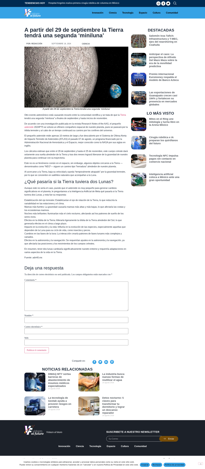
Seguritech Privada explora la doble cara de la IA (75, 3)
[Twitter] (168, 3)
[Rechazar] (200, 463)
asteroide (29, 127)
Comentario (30, 280)
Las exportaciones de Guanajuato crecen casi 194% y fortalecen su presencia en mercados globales (163, 98)
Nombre (28, 315)
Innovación (97, 12)
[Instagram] (158, 3)
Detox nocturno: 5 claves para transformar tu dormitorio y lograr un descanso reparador (113, 405)
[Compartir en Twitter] (100, 362)
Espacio (143, 12)
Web (26, 338)
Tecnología (127, 12)
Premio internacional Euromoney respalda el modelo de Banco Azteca (164, 77)
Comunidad (172, 12)
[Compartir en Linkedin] (106, 362)
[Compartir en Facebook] (94, 362)
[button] (174, 3)
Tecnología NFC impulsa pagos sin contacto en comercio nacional (163, 158)
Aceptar (144, 465)
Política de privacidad (174, 465)
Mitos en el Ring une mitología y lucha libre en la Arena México (164, 122)
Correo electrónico (33, 327)
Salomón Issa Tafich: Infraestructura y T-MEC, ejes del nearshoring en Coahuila (163, 40)
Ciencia (112, 12)
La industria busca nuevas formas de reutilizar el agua (113, 377)
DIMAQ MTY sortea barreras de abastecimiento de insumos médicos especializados (59, 380)
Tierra (123, 115)
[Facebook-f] (163, 3)
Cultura (156, 12)
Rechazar (157, 465)
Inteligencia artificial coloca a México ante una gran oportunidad (164, 177)
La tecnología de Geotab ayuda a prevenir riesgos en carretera (59, 402)
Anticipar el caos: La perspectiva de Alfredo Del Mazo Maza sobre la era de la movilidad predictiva (163, 60)
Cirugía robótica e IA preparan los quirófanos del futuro (163, 140)
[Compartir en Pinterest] (112, 362)
